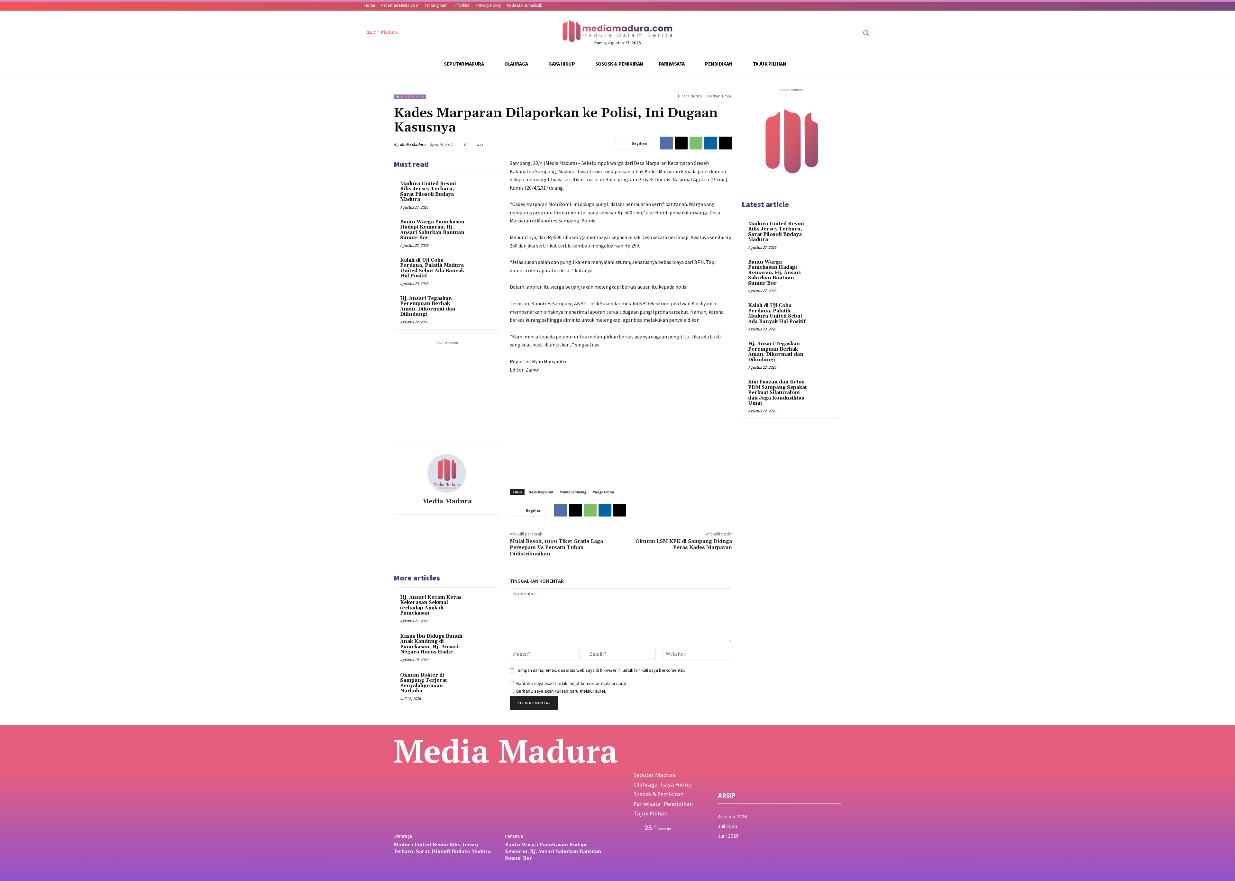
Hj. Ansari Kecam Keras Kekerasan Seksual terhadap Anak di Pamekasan (431, 605)
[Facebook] (816, 33)
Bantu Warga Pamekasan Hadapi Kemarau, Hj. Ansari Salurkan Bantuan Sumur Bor (432, 230)
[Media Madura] (446, 473)
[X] (840, 33)
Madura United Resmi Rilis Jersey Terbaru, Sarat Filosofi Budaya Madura (428, 192)
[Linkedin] (710, 143)
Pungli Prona (603, 492)
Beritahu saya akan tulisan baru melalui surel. (561, 691)
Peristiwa (514, 836)
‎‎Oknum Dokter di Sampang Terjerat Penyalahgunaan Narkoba (423, 683)
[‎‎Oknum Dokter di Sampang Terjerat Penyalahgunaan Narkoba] (481, 683)
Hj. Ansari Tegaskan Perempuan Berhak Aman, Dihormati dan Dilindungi (427, 306)
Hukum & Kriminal (410, 96)
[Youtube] (852, 33)
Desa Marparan (540, 492)
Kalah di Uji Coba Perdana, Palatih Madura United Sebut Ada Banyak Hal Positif (432, 268)
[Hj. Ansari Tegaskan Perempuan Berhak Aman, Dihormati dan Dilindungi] (481, 307)
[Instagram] (828, 33)
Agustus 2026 (732, 816)
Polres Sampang (572, 492)
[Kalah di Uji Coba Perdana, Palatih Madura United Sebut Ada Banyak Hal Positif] (481, 268)
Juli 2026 (727, 826)
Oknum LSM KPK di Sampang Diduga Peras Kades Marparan (684, 544)
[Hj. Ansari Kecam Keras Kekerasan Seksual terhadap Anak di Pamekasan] (481, 606)
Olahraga (403, 836)
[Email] (725, 143)
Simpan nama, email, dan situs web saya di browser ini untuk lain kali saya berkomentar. (601, 670)
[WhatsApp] (696, 143)
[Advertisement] (446, 386)
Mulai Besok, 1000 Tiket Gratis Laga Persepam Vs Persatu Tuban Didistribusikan (556, 547)
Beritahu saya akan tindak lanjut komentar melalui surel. (571, 683)
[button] (866, 32)
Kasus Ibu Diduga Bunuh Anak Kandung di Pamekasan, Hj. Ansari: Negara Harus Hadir (431, 644)
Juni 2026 (728, 836)
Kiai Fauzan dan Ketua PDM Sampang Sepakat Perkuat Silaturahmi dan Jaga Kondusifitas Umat (777, 392)
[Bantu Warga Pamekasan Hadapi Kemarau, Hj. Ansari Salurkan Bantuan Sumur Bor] (481, 230)
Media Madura (412, 144)
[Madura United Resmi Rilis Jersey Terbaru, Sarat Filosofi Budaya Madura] (481, 192)
